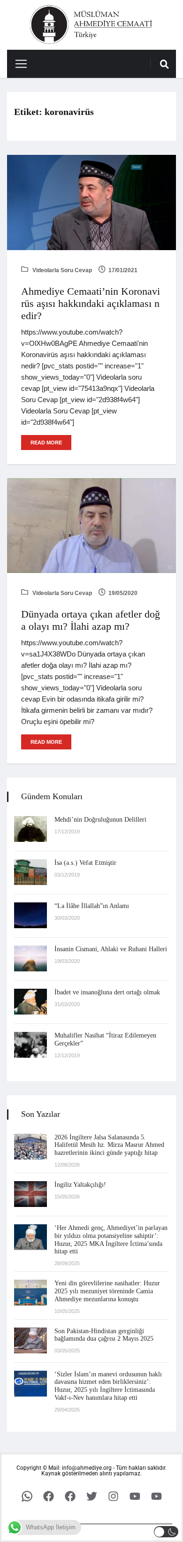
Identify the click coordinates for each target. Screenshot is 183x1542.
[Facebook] (48, 1496)
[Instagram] (113, 1496)
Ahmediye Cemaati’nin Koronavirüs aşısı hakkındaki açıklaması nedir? (90, 303)
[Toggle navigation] (17, 64)
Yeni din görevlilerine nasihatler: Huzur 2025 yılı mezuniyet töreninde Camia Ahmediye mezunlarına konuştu (107, 1291)
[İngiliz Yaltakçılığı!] (30, 1194)
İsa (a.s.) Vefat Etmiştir (85, 862)
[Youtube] (134, 1496)
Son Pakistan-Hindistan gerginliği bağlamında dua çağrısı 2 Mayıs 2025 (103, 1335)
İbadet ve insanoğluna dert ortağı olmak (107, 992)
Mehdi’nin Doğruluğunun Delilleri (100, 819)
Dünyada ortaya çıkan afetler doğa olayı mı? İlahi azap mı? (90, 620)
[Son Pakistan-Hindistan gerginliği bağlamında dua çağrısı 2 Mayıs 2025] (30, 1340)
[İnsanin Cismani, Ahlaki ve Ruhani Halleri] (30, 958)
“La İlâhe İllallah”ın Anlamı (91, 905)
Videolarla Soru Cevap (61, 270)
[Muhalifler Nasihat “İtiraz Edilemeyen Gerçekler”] (30, 1045)
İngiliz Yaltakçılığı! (80, 1184)
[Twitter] (91, 1496)
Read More (46, 442)
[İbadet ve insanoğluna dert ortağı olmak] (30, 1002)
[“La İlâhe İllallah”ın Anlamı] (30, 915)
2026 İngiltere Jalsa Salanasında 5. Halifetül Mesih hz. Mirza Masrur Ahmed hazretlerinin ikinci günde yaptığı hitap (109, 1145)
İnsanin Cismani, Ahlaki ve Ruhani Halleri (110, 949)
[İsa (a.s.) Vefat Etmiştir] (30, 872)
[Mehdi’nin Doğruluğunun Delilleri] (30, 829)
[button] (166, 1531)
